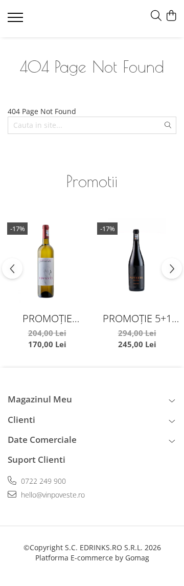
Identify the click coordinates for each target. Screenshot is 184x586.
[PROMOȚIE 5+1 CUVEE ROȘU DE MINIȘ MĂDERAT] (137, 262)
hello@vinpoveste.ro (52, 495)
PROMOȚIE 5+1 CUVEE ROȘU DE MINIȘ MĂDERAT (137, 318)
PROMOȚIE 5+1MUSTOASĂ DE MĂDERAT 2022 (47, 318)
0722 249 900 (42, 481)
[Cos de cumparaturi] (171, 16)
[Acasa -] (65, 18)
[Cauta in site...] (156, 16)
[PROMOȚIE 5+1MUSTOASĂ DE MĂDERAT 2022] (47, 262)
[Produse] (17, 20)
